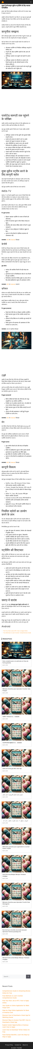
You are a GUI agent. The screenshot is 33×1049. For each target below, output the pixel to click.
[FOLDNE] (2, 2)
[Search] (28, 977)
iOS (8, 239)
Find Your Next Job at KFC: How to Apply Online (15, 630)
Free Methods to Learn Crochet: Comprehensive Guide (17, 632)
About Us (25, 1045)
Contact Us (18, 1045)
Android (13, 239)
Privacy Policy (9, 1045)
